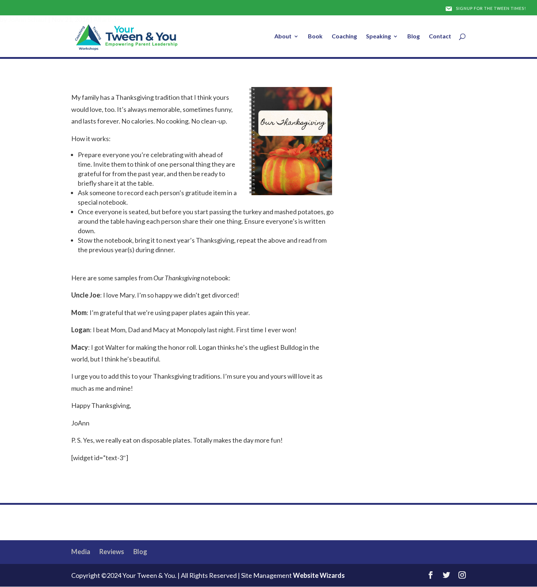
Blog (413, 36)
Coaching (344, 36)
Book (315, 36)
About (283, 36)
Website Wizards (319, 575)
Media (80, 552)
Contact (440, 36)
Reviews (111, 552)
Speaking (378, 36)
